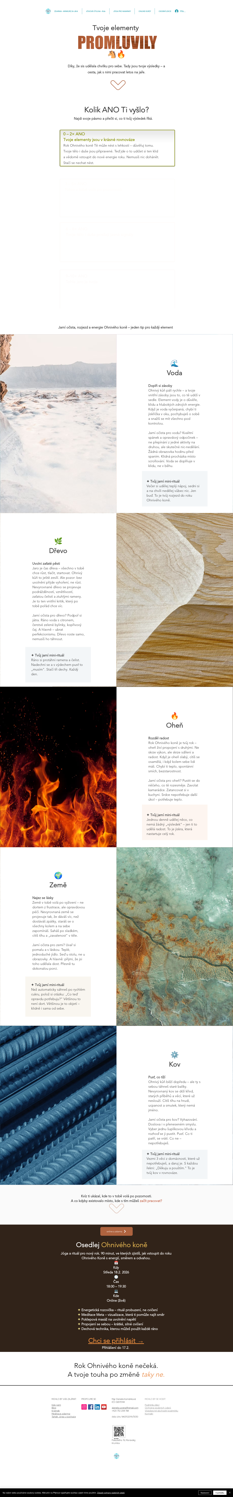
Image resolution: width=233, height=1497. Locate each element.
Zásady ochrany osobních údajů (111, 1492)
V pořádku (219, 1492)
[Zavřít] (229, 1493)
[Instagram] (84, 1407)
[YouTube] (104, 1407)
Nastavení (205, 1492)
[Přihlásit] (176, 11)
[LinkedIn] (97, 1407)
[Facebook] (90, 1407)
